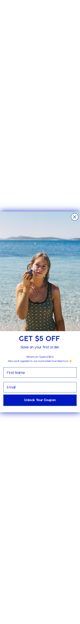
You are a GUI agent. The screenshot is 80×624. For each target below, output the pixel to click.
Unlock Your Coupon (40, 400)
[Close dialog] (74, 217)
